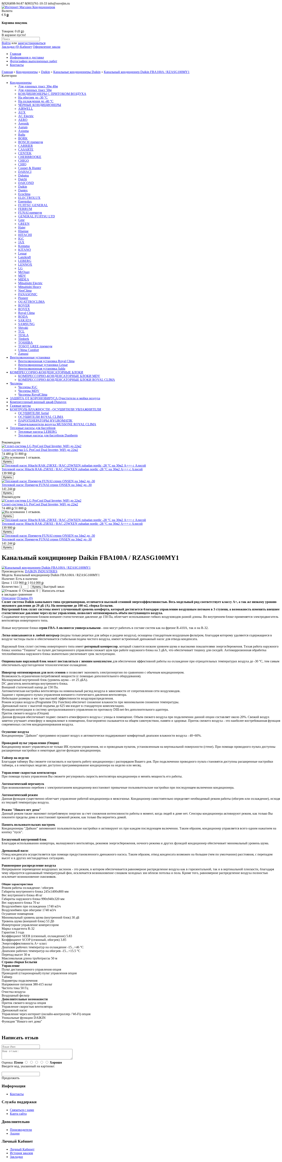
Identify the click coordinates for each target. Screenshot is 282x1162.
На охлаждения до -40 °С (35, 101)
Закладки (16, 1156)
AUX (22, 112)
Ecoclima (24, 194)
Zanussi (23, 353)
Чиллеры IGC (27, 387)
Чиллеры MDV (28, 391)
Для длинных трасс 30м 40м (38, 86)
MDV (22, 275)
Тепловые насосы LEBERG (37, 431)
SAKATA (24, 320)
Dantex (23, 190)
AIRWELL (25, 108)
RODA (23, 316)
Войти (6, 43)
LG (20, 268)
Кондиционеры (27, 72)
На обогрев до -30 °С (33, 97)
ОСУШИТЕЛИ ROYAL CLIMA (40, 417)
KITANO (24, 249)
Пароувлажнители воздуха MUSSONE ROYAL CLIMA (57, 424)
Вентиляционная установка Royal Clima (46, 361)
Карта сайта (18, 1113)
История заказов (21, 1153)
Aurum (22, 127)
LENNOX (25, 264)
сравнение (25, 594)
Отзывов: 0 (30, 590)
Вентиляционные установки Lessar (43, 365)
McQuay (24, 272)
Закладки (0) (10, 46)
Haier (21, 227)
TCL (21, 331)
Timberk (23, 339)
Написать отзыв (53, 590)
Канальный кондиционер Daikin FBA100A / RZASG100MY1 (147, 72)
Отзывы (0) (25, 598)
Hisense (23, 231)
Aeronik (23, 123)
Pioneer (23, 298)
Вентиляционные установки (30, 357)
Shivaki (23, 327)
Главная (15, 53)
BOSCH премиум (30, 142)
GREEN (24, 223)
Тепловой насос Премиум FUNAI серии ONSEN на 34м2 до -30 (47, 485)
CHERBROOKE (29, 157)
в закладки (9, 594)
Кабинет (25, 46)
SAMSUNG (26, 324)
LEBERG (24, 261)
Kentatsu (24, 246)
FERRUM (25, 209)
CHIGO (23, 160)
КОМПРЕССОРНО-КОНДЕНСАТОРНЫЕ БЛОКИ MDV (59, 376)
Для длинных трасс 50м (35, 90)
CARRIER (25, 145)
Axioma (23, 131)
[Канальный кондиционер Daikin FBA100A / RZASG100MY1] (46, 567)
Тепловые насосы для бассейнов (33, 428)
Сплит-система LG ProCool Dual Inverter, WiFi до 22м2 (40, 450)
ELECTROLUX (29, 197)
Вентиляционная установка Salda (41, 368)
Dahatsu (23, 175)
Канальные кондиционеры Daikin (77, 72)
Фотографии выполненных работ (33, 61)
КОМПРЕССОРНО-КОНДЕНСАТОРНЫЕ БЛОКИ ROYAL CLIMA (66, 379)
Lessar (22, 253)
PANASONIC (27, 294)
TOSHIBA (25, 342)
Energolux (25, 201)
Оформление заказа (46, 46)
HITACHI (25, 235)
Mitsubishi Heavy (29, 287)
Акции (15, 1133)
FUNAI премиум (30, 212)
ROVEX (24, 309)
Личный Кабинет (22, 1149)
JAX (21, 242)
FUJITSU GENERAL (33, 205)
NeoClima (25, 290)
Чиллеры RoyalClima (32, 394)
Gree (21, 220)
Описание (9, 598)
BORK (23, 138)
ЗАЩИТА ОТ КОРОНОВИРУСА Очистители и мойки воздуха (55, 398)
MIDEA (23, 279)
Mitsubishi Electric (30, 283)
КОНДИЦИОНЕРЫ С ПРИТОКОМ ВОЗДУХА (52, 94)
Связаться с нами (22, 1110)
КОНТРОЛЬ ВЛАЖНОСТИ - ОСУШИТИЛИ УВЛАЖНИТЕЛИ (55, 409)
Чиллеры (16, 383)
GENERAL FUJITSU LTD (36, 216)
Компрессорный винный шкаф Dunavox (38, 402)
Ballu (21, 134)
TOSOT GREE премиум (35, 346)
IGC (21, 238)
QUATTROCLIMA (31, 301)
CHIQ (22, 164)
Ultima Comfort (28, 350)
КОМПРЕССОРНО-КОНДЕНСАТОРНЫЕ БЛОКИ (46, 372)
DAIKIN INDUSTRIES (41, 571)
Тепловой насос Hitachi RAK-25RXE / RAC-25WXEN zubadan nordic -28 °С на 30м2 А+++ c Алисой (72, 469)
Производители (21, 1129)
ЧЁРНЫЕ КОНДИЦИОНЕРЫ (39, 105)
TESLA (23, 335)
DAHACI (24, 171)
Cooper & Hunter (29, 168)
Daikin (45, 72)
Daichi (22, 179)
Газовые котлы (20, 405)
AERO (22, 120)
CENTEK (25, 153)
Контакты (17, 65)
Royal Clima (26, 313)
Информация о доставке (27, 57)
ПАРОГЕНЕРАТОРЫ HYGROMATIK (45, 420)
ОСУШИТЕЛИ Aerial (33, 413)
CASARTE (25, 149)
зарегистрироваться (31, 43)
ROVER (24, 305)
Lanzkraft (24, 257)
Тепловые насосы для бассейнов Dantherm (48, 435)
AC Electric (26, 116)
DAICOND (26, 183)
